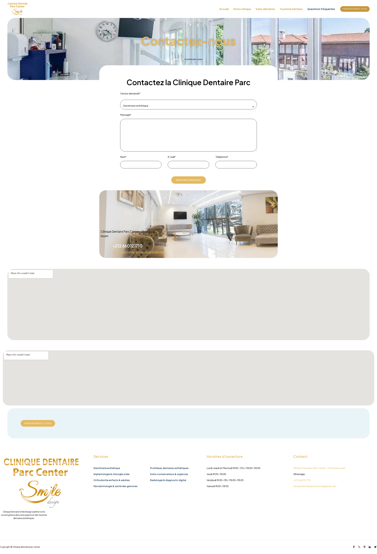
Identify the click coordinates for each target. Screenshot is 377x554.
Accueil (224, 9)
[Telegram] (375, 547)
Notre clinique (242, 9)
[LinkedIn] (370, 547)
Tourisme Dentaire (291, 9)
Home (178, 59)
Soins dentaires (265, 9)
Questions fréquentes (321, 9)
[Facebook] (354, 547)
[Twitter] (359, 547)
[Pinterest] (364, 547)
